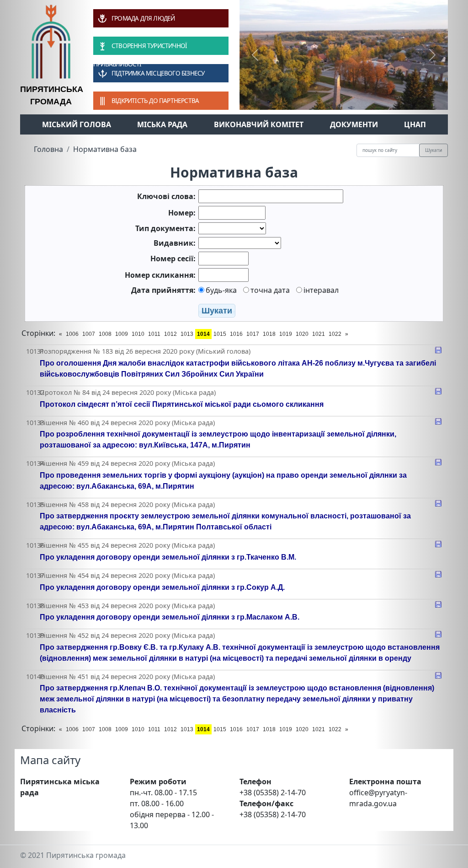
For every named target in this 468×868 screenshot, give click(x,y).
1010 (138, 334)
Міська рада (162, 124)
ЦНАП (415, 124)
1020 (302, 334)
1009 (121, 334)
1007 (88, 334)
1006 (72, 334)
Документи (354, 124)
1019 (285, 334)
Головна (48, 149)
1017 (252, 334)
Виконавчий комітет (258, 124)
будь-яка (221, 290)
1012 (170, 334)
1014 (203, 334)
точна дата (270, 290)
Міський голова (76, 124)
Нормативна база (105, 149)
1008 (105, 334)
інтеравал (321, 290)
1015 (219, 334)
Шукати (433, 150)
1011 (154, 334)
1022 (335, 334)
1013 (187, 334)
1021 (318, 334)
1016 (236, 334)
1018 (269, 334)
